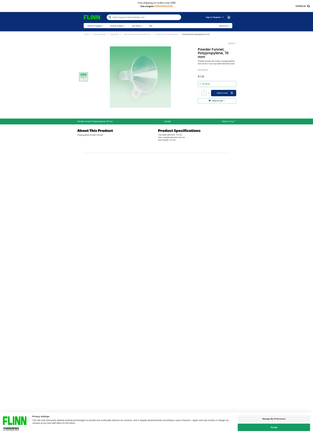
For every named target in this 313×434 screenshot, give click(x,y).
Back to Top (228, 121)
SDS (150, 26)
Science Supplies (95, 26)
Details (167, 121)
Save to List (217, 100)
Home (86, 34)
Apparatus (115, 34)
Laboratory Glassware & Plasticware (136, 34)
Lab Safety (136, 26)
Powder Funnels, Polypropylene (166, 34)
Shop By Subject (117, 26)
